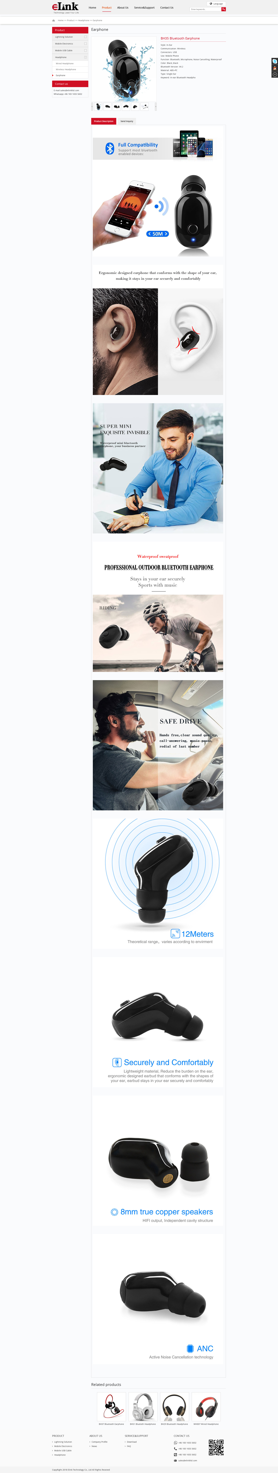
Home (92, 7)
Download (132, 1441)
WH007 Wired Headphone (206, 1424)
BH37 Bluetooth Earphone (111, 1424)
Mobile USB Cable (63, 50)
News (94, 1446)
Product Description (103, 121)
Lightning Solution (64, 36)
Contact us (166, 7)
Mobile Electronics (64, 43)
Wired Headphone (65, 63)
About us (122, 7)
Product (106, 7)
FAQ (129, 1446)
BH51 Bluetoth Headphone (143, 1424)
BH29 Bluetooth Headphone (174, 1424)
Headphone (83, 20)
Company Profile (99, 1441)
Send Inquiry (127, 121)
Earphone (97, 20)
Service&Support (144, 7)
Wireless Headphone (66, 69)
